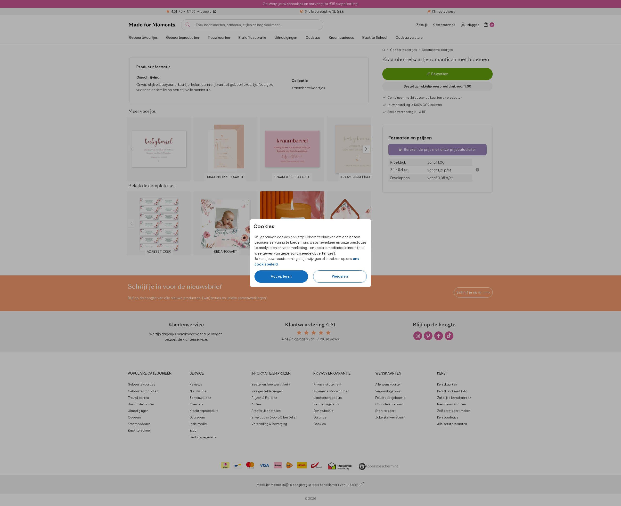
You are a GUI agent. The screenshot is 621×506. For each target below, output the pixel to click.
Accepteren (281, 276)
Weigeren (340, 276)
